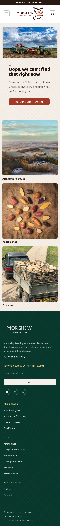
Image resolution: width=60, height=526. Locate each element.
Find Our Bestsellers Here (29, 102)
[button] (6, 13)
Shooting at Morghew (15, 416)
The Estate (9, 428)
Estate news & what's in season (24, 366)
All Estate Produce (13, 178)
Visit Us (7, 488)
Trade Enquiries (12, 422)
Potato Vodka (11, 473)
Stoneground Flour (14, 461)
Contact (8, 495)
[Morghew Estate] (20, 329)
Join (30, 381)
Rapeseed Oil (10, 455)
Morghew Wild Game (15, 449)
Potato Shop (9, 242)
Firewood (8, 305)
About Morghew (12, 410)
